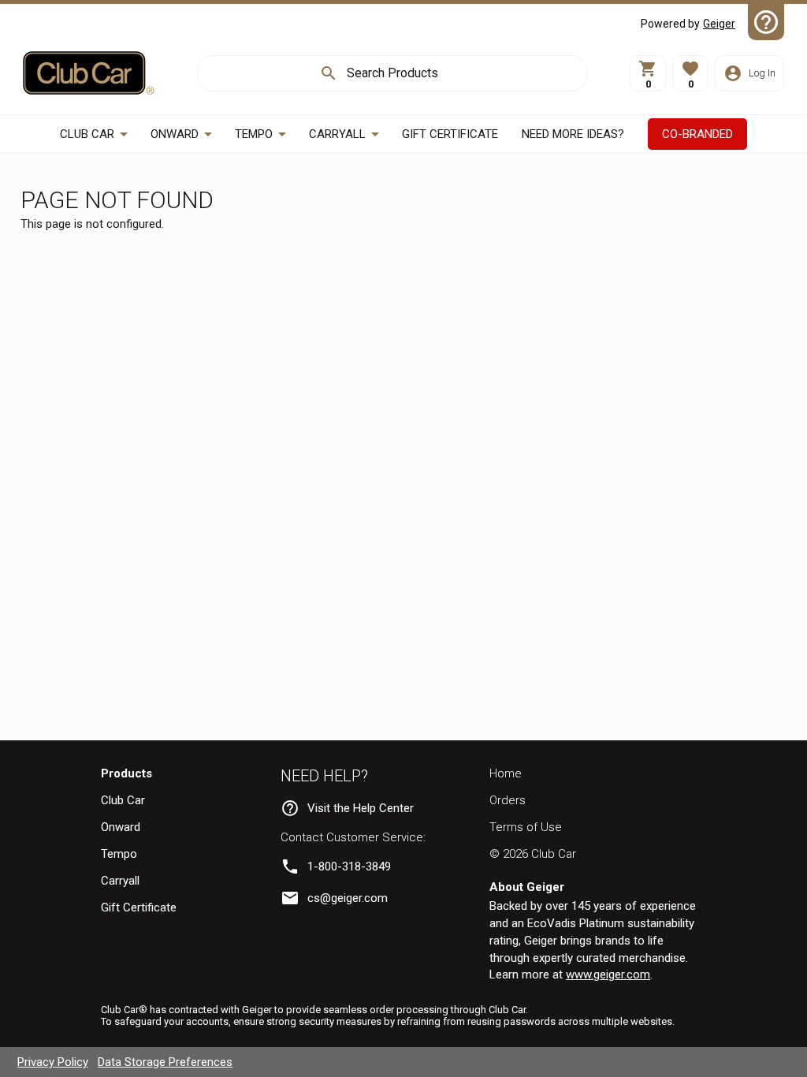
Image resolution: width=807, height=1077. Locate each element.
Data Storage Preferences (165, 1062)
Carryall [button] (337, 134)
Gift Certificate (139, 907)
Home (505, 773)
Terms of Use (525, 827)
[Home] (89, 73)
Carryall (120, 881)
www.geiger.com (608, 974)
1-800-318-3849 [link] (349, 866)
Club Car (123, 800)
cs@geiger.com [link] (347, 898)
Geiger (719, 23)
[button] (690, 73)
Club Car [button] (87, 134)
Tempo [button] (254, 134)
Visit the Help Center (360, 808)
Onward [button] (175, 134)
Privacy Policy (52, 1062)
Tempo (119, 854)
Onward (120, 827)
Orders (507, 800)
